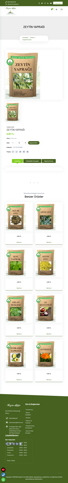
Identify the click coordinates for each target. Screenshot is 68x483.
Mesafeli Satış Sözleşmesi (29, 427)
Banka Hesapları (28, 413)
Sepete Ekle (33, 143)
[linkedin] (48, 3)
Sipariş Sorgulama (13, 4)
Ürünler (32, 37)
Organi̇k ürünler (27, 39)
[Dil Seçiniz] (3, 470)
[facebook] (39, 3)
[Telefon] (3, 475)
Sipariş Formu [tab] (48, 161)
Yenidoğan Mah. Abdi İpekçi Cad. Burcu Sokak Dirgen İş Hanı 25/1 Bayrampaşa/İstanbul (15, 431)
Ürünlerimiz (29, 409)
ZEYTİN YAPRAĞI (17, 147)
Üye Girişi (58, 3)
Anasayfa (25, 37)
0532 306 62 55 (11, 2)
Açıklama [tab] (17, 161)
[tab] (12, 112)
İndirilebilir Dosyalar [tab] (32, 161)
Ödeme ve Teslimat (28, 422)
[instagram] (45, 3)
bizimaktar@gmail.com (16, 422)
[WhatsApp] (3, 480)
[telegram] (42, 3)
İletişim (28, 417)
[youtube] (51, 3)
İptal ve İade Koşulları (29, 432)
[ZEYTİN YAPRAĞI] (22, 99)
